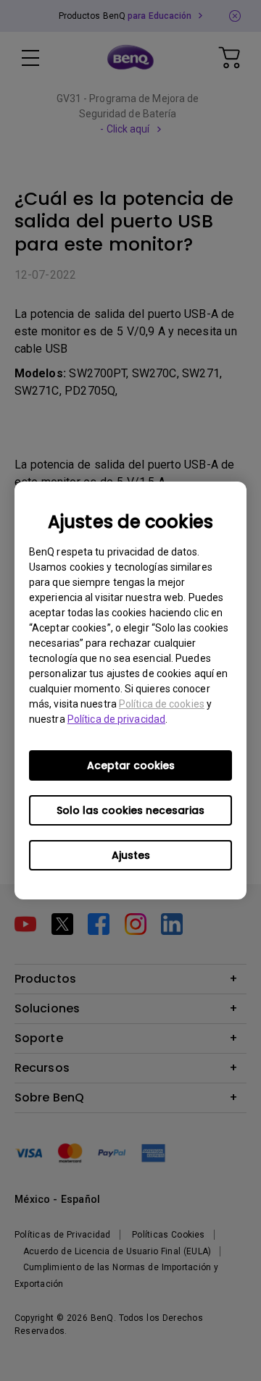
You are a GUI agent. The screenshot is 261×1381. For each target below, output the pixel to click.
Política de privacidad (116, 719)
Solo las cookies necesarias (130, 810)
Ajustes (131, 855)
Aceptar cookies (131, 765)
